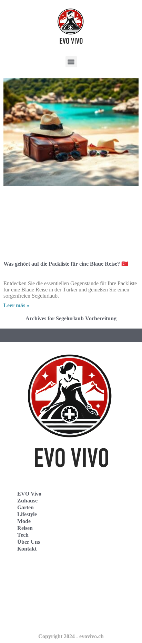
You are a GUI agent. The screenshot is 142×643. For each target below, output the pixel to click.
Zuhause (27, 500)
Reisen (25, 528)
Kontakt (27, 549)
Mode (24, 521)
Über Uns (28, 542)
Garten (25, 507)
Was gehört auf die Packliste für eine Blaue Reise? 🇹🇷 (65, 264)
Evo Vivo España (30, 588)
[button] (71, 61)
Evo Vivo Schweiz (31, 619)
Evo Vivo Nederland (34, 604)
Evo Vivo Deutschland (36, 573)
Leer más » (16, 305)
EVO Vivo (29, 494)
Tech (23, 535)
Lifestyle (27, 514)
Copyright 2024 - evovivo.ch (71, 636)
